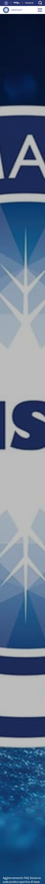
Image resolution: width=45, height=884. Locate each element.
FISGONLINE (29, 3)
